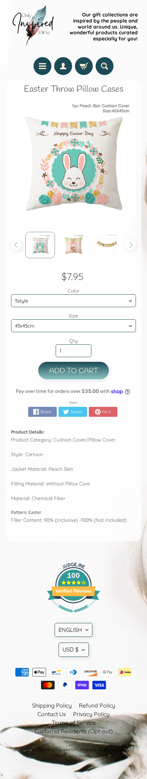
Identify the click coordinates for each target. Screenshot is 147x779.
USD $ (70, 649)
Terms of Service (74, 722)
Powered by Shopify (73, 755)
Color (74, 291)
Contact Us (51, 714)
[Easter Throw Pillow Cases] (40, 245)
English (70, 629)
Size (73, 316)
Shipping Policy (52, 705)
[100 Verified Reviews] (73, 615)
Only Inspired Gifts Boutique (71, 749)
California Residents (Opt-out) (74, 731)
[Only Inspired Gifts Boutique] (32, 27)
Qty (73, 341)
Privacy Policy (91, 714)
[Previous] (16, 245)
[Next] (130, 245)
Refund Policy (97, 705)
